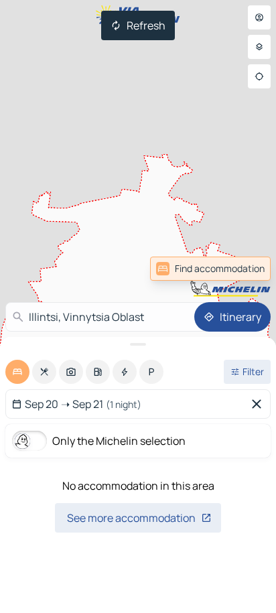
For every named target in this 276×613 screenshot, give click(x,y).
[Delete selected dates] (259, 404)
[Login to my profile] (259, 17)
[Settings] (259, 47)
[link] (210, 269)
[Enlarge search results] (138, 344)
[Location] (259, 76)
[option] (17, 372)
